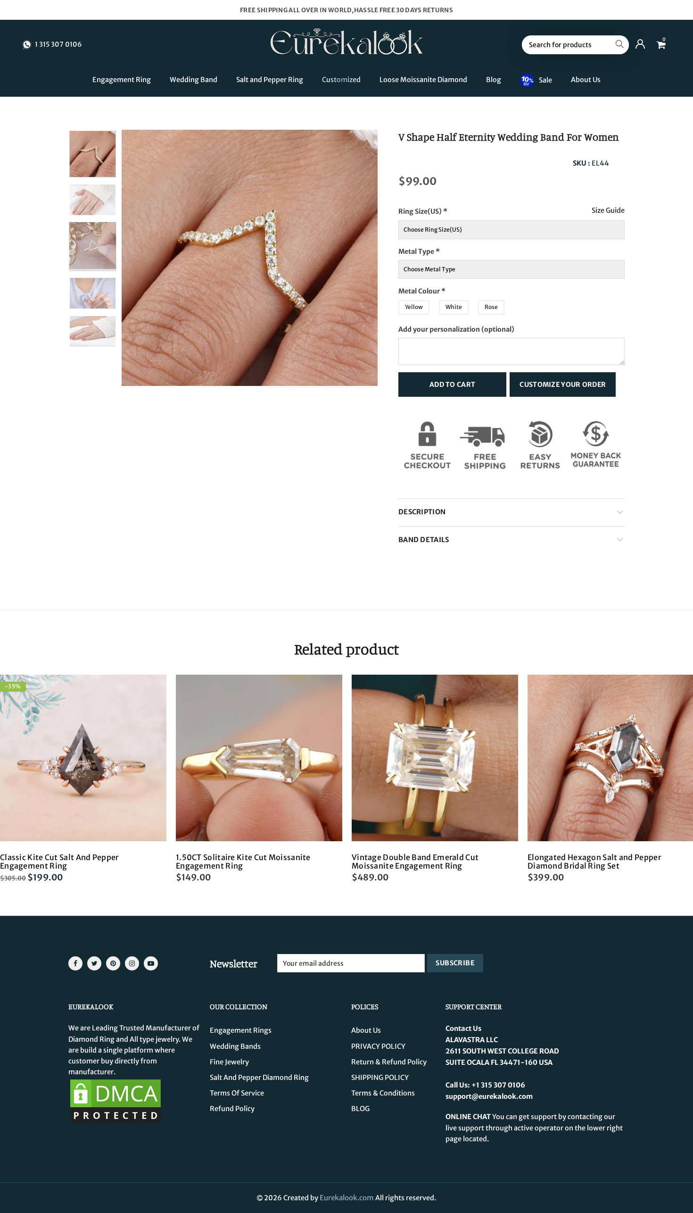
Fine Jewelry (229, 1062)
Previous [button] (147, 257)
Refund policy (232, 1108)
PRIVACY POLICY (378, 1046)
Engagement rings (241, 1030)
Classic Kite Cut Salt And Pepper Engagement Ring (59, 861)
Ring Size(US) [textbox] (442, 209)
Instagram (132, 963)
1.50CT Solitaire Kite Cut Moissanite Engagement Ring (243, 861)
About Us (586, 79)
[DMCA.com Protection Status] (115, 1100)
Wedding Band (193, 79)
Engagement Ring (121, 79)
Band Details (423, 539)
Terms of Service (237, 1093)
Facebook (75, 963)
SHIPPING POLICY (380, 1077)
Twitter (94, 963)
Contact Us (463, 1028)
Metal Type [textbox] (434, 249)
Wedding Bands (235, 1046)
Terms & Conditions (383, 1093)
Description (422, 512)
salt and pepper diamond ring (259, 1077)
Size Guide (608, 211)
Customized (341, 79)
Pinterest (113, 963)
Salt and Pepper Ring (269, 79)
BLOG (360, 1108)
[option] (250, 258)
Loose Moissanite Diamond (423, 79)
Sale (545, 79)
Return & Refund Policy (389, 1062)
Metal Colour (440, 288)
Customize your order (563, 384)
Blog (493, 79)
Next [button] (352, 257)
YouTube (151, 963)
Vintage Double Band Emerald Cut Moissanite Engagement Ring (415, 861)
